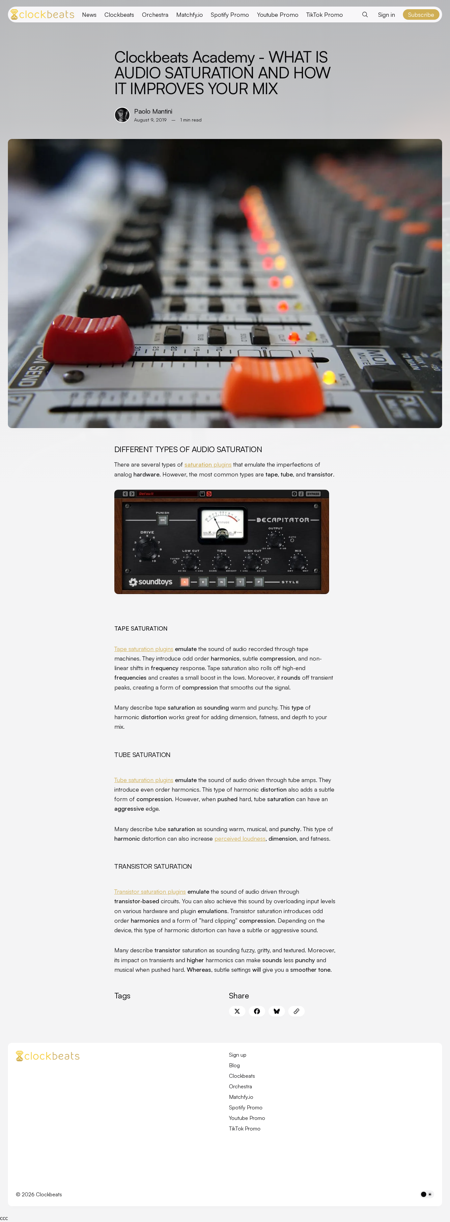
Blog (234, 1065)
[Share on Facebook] (257, 1011)
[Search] (365, 14)
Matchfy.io (189, 14)
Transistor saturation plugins (150, 891)
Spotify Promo (230, 14)
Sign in (386, 14)
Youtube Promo (277, 14)
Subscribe (421, 14)
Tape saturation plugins (143, 648)
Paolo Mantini (153, 111)
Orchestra (155, 14)
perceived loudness (240, 838)
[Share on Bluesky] (276, 1011)
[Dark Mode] (427, 1194)
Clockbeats (119, 14)
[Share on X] (237, 1011)
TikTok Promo (324, 14)
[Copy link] (296, 1011)
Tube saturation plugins (143, 779)
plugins (208, 464)
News (89, 14)
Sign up (237, 1054)
